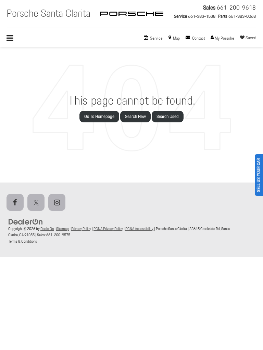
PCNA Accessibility (139, 229)
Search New (135, 116)
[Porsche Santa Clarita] (131, 20)
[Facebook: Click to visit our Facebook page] (16, 202)
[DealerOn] (25, 221)
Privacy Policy (81, 229)
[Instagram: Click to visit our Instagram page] (58, 202)
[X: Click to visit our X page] (37, 202)
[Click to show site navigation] (14, 38)
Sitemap (62, 229)
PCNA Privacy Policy (108, 229)
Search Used (167, 116)
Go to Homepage (99, 116)
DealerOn (47, 229)
